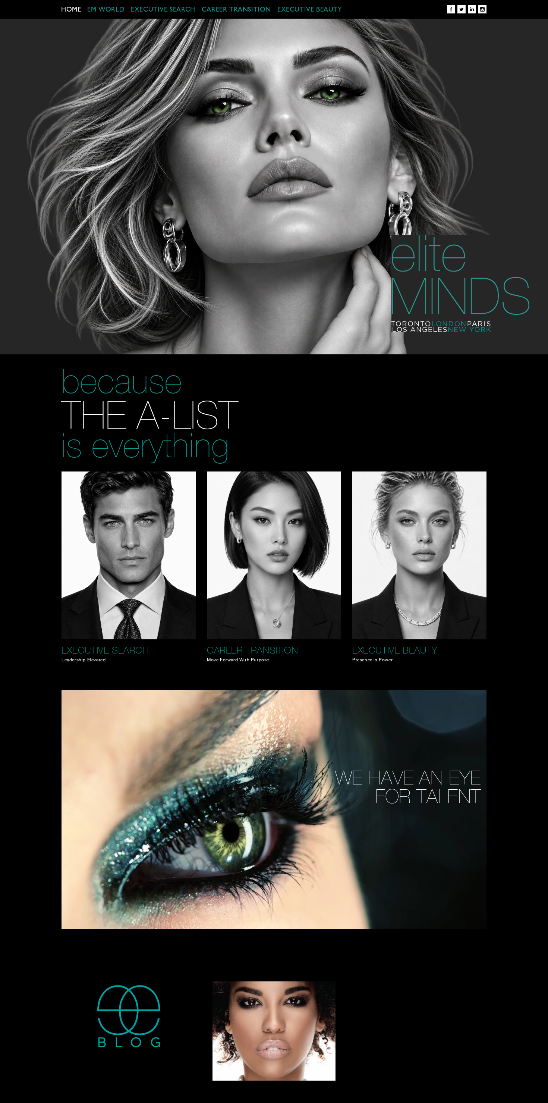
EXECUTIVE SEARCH (163, 10)
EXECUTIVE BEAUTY (309, 10)
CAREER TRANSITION (236, 10)
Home (71, 10)
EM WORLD (106, 10)
